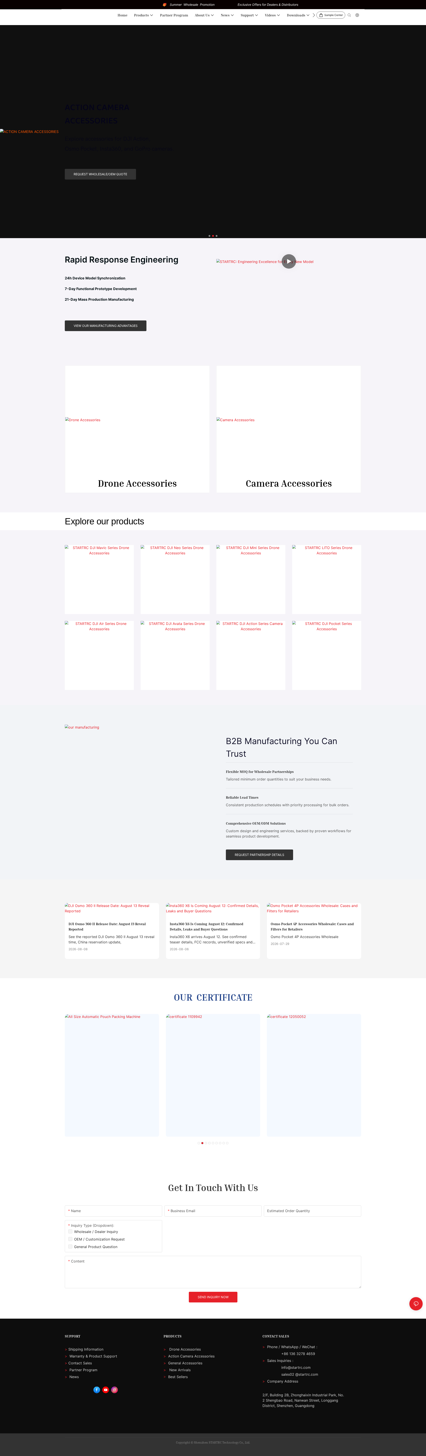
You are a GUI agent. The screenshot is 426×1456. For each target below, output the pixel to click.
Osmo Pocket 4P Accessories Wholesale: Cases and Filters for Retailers (312, 926)
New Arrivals (180, 1370)
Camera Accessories (289, 483)
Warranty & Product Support (92, 1356)
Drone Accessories (137, 483)
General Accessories (185, 1363)
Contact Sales (78, 1363)
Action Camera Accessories (191, 1356)
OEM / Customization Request (99, 1239)
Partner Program (81, 1370)
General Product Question (95, 1247)
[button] (314, 15)
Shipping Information (84, 1349)
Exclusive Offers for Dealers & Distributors (268, 4)
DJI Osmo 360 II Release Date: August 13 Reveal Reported (107, 926)
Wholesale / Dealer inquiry (96, 1231)
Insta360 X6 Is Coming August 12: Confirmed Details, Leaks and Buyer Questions (206, 926)
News (72, 1377)
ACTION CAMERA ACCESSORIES (97, 114)
